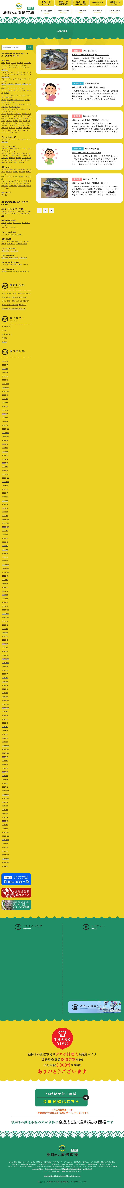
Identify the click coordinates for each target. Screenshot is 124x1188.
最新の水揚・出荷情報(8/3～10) (14, 308)
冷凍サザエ (22, 186)
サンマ (21, 118)
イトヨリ (9, 67)
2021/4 (5, 595)
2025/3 (5, 418)
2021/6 (5, 587)
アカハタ (17, 84)
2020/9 (5, 621)
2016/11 (5, 795)
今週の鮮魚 (6, 334)
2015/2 (5, 851)
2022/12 (5, 519)
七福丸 (20, 264)
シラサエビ (11, 151)
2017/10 (5, 753)
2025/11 (5, 387)
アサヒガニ (5, 148)
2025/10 (5, 391)
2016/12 (5, 791)
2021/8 (5, 580)
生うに (6, 188)
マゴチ (29, 116)
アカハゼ (9, 88)
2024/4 (5, 459)
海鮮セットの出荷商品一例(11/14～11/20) (90, 120)
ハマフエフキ (8, 111)
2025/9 (5, 395)
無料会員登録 (92, 1164)
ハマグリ (9, 176)
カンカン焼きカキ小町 (21, 183)
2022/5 (5, 546)
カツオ (12, 72)
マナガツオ (8, 97)
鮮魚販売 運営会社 (105, 1164)
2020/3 (5, 644)
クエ (10, 79)
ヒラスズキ (5, 77)
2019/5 (5, 681)
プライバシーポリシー (53, 1169)
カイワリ (27, 63)
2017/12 (5, 746)
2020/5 (5, 636)
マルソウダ (14, 74)
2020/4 (5, 640)
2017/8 (5, 761)
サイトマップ (87, 1169)
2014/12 (5, 855)
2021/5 (5, 591)
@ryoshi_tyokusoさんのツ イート (83, 933)
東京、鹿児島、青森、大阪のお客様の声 (16, 293)
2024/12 (5, 429)
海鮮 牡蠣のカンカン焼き (20, 241)
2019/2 (5, 693)
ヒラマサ (16, 79)
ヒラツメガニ (26, 158)
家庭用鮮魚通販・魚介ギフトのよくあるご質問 (69, 1166)
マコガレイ (17, 130)
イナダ (25, 121)
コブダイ (22, 95)
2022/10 (5, 527)
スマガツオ (27, 72)
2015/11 (5, 836)
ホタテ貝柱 (22, 169)
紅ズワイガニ (22, 148)
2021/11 (5, 568)
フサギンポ (11, 90)
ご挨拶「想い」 (12, 1166)
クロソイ (12, 128)
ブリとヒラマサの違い (9, 227)
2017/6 (5, 768)
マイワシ (10, 100)
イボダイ (10, 84)
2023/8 (5, 489)
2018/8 (5, 715)
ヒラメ (29, 74)
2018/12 (5, 700)
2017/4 (5, 776)
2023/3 (5, 508)
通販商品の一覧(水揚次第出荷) (63, 1164)
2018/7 (5, 719)
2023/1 (5, 516)
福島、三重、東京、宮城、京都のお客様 (88, 87)
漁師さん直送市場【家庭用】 (18, 8)
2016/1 (5, 828)
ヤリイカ (25, 139)
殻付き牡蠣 (13, 186)
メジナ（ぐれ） (7, 130)
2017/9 (5, 757)
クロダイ (25, 65)
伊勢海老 (13, 148)
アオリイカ (5, 234)
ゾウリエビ (5, 250)
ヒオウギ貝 (23, 181)
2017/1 (5, 787)
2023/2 (5, 512)
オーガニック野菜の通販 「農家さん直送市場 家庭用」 (62, 1171)
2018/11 (5, 704)
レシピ (4, 330)
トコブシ (4, 181)
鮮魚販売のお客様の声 (20, 1164)
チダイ (3, 223)
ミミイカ (12, 139)
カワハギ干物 (13, 257)
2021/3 (5, 598)
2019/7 (5, 674)
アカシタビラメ (20, 104)
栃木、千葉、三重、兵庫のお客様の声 (15, 301)
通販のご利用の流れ (108, 1162)
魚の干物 (4, 257)
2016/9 (5, 802)
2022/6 (5, 542)
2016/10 (5, 798)
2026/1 (5, 380)
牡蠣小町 (4, 186)
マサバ (29, 125)
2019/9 (5, 666)
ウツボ (8, 63)
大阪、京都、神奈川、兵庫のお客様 (86, 153)
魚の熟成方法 (24, 271)
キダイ (9, 223)
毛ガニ (27, 160)
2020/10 (5, 617)
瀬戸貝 (21, 176)
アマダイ (4, 70)
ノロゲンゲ (5, 109)
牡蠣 (3, 176)
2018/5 (5, 727)
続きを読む (110, 99)
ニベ (16, 111)
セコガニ (4, 158)
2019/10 (5, 663)
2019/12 (5, 655)
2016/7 (5, 810)
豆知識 (4, 342)
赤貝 (10, 183)
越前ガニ (22, 162)
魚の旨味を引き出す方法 (10, 271)
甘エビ (18, 158)
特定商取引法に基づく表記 (71, 1169)
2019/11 (5, 659)
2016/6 (5, 813)
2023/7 (5, 493)
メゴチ (6, 132)
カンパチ (23, 79)
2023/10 (5, 482)
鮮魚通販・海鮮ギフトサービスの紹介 (58, 1162)
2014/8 (5, 866)
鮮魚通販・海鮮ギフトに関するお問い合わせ (36, 1166)
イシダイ (4, 79)
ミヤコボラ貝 (13, 181)
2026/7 (5, 365)
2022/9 (5, 531)
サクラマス (22, 116)
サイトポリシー (37, 1169)
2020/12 (5, 610)
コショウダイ (21, 90)
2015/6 (5, 843)
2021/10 (5, 572)
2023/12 (5, 474)
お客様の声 (6, 326)
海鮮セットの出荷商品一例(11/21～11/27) (90, 55)
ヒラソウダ (5, 74)
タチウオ (20, 63)
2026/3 (5, 372)
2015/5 (5, 847)
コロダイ (10, 114)
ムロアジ (17, 114)
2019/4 (5, 685)
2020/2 (5, 648)
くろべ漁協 (5, 264)
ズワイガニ (14, 250)
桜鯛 (3, 88)
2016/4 (5, 817)
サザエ (15, 172)
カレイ (13, 63)
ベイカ (18, 139)
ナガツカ (22, 74)
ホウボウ (16, 67)
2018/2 (5, 738)
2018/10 (5, 708)
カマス (14, 125)
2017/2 (5, 783)
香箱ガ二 (12, 158)
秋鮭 (3, 63)
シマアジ (25, 84)
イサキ (3, 65)
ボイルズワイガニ (15, 153)
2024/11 (5, 433)
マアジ (6, 93)
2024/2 (5, 467)
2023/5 (5, 501)
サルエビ (4, 162)
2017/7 (5, 764)
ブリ (20, 121)
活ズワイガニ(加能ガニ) (21, 155)
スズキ (18, 65)
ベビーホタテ (12, 169)
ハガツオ (19, 72)
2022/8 (5, 534)
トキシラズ (11, 65)
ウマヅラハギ (19, 100)
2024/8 (5, 444)
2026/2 (5, 376)
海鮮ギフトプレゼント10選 (11, 211)
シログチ (9, 121)
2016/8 (5, 806)
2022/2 (5, 557)
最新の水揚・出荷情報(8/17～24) (14, 297)
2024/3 (5, 463)
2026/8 (5, 361)
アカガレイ (5, 104)
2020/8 (5, 625)
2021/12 (5, 565)
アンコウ (4, 95)
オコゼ (14, 116)
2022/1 (5, 561)
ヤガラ (12, 132)
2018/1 (5, 742)
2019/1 (5, 696)
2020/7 (5, 629)
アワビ (15, 176)
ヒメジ (27, 100)
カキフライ (11, 244)
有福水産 (13, 264)
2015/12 (5, 832)
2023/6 (5, 497)
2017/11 (5, 749)
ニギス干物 (23, 257)
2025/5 (5, 410)
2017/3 (5, 779)
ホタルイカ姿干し (16, 234)
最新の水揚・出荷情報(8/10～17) (14, 305)
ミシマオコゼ (25, 67)
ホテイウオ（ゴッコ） (9, 102)
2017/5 (5, 772)
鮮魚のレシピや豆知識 (91, 1162)
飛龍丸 (25, 264)
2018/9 (5, 712)
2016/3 (5, 821)
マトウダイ (14, 109)
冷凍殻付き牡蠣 (21, 244)
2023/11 (5, 478)
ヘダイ (17, 132)
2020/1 (5, 651)
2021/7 (5, 583)
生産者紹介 (78, 1162)
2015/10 (5, 840)
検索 (29, 47)
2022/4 (5, 550)
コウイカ (4, 139)
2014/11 (5, 859)
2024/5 (5, 455)
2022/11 (5, 523)
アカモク (4, 195)
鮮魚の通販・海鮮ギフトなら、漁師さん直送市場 (26, 1162)
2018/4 (5, 730)
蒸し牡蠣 (22, 172)
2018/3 (5, 734)
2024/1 (5, 470)
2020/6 (5, 632)
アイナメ (22, 88)
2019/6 (5, 678)
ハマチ (15, 88)
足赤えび (4, 153)
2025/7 (5, 403)
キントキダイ (13, 118)
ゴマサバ (4, 128)
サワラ (3, 84)
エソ (11, 104)
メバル (3, 100)
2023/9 (5, 485)
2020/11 (5, 614)
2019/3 (5, 689)
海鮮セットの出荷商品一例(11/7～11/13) (90, 183)
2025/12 (5, 384)
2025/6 (5, 406)
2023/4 (5, 504)
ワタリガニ (5, 160)
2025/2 (5, 421)
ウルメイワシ (13, 95)
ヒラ (3, 67)
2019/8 (5, 670)
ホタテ (3, 169)
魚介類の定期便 (81, 1164)
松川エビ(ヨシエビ (17, 160)
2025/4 (5, 414)
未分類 (4, 338)
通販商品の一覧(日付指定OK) (39, 1164)
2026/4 (5, 369)
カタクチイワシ (24, 123)
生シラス (4, 118)
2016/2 (5, 825)
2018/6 (5, 723)
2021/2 (5, 602)
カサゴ (15, 121)
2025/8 (5, 399)
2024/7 (5, 448)
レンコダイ (5, 72)
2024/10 (5, 436)
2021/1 (5, 606)
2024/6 (5, 451)
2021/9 (5, 576)
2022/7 (5, 538)
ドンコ (3, 90)
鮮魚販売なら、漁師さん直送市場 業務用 (102, 1166)
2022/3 (5, 553)
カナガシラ (17, 223)
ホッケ (3, 114)
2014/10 (5, 862)
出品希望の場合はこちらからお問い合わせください (62, 1176)
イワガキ (9, 172)
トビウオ (19, 128)
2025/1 (5, 425)
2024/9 (5, 440)
